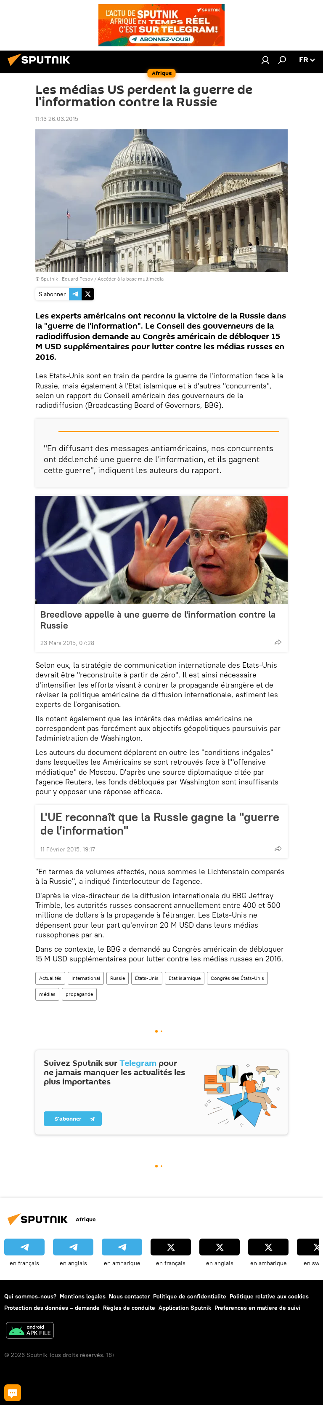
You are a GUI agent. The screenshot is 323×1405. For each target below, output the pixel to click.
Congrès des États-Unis (237, 978)
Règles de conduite (129, 1307)
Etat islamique (185, 978)
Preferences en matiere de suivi (257, 1307)
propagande (79, 994)
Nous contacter (129, 1296)
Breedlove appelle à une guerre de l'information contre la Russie (157, 620)
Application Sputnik (185, 1307)
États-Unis (147, 978)
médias (47, 994)
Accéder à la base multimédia (131, 279)
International (85, 978)
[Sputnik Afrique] (41, 67)
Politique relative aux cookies (269, 1296)
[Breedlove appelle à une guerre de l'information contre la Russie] (161, 550)
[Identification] (265, 59)
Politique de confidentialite (189, 1296)
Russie (117, 978)
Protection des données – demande (52, 1307)
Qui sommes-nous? (30, 1296)
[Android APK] (29, 1331)
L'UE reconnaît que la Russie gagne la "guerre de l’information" (159, 823)
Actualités (50, 978)
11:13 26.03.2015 (56, 119)
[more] (278, 642)
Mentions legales (83, 1296)
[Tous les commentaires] (12, 1392)
